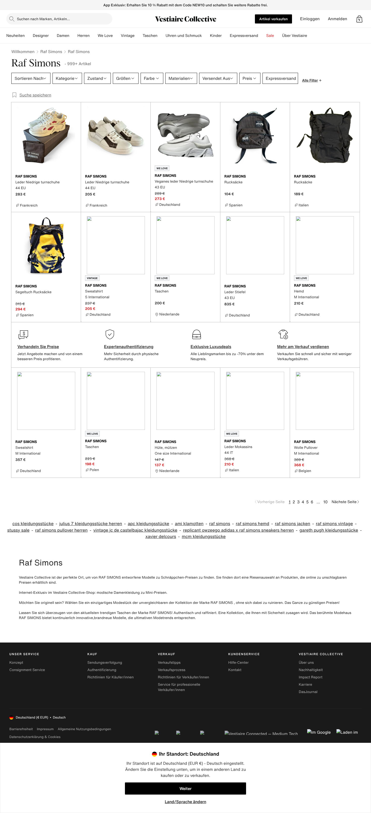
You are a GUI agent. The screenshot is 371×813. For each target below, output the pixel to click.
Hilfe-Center (238, 662)
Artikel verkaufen (273, 18)
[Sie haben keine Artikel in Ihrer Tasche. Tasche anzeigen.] (359, 18)
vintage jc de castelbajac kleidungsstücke (135, 530)
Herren (83, 35)
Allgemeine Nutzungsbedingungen (84, 729)
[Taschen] (162, 36)
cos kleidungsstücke (33, 524)
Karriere (305, 684)
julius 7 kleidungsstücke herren (90, 524)
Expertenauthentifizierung (128, 346)
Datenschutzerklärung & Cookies (34, 736)
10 (325, 502)
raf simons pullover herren (61, 530)
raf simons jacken (292, 524)
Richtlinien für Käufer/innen (110, 677)
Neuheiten (15, 35)
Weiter (185, 788)
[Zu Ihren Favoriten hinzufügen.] (74, 177)
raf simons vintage (334, 524)
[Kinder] (226, 36)
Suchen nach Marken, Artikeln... (43, 18)
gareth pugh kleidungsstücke (329, 530)
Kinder (216, 35)
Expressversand (244, 35)
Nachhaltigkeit (311, 670)
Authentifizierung (101, 670)
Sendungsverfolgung (104, 662)
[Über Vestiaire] (311, 36)
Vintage (128, 35)
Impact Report (311, 677)
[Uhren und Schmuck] (206, 36)
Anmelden (337, 18)
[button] (359, 18)
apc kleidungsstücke (148, 524)
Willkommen (23, 51)
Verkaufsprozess (171, 670)
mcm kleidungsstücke (204, 536)
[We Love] (117, 36)
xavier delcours (160, 536)
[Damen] (73, 36)
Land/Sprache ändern (185, 802)
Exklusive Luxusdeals (211, 346)
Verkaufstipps (169, 662)
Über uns (306, 662)
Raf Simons (51, 51)
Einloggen (310, 18)
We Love (105, 35)
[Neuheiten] (29, 36)
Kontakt (235, 670)
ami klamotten (189, 524)
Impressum (45, 729)
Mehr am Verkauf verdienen (303, 346)
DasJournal (308, 692)
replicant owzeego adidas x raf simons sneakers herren (238, 530)
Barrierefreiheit (21, 729)
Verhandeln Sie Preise (38, 346)
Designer (41, 35)
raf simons (219, 524)
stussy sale (18, 530)
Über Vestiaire (294, 35)
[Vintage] (139, 36)
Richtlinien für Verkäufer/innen (183, 677)
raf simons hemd (252, 524)
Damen (63, 35)
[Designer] (53, 36)
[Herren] (94, 36)
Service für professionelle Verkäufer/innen (179, 687)
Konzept (16, 662)
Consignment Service (27, 670)
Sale (270, 35)
